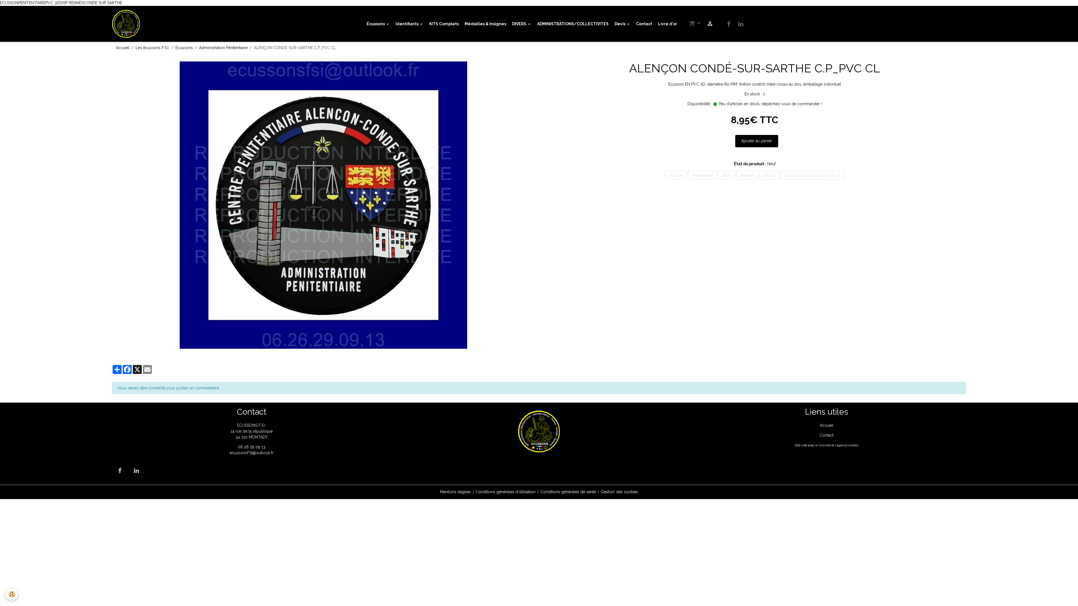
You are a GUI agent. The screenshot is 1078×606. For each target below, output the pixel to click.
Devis (620, 24)
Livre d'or (667, 24)
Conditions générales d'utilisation (506, 492)
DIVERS (519, 24)
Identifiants (407, 24)
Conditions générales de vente (568, 492)
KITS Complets (444, 24)
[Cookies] (12, 594)
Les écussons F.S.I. (152, 47)
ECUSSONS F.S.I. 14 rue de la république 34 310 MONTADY (251, 431)
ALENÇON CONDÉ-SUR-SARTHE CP (812, 175)
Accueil (122, 47)
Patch (726, 175)
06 (241, 447)
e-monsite (823, 445)
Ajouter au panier (756, 141)
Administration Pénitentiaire (223, 47)
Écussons (376, 24)
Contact (644, 24)
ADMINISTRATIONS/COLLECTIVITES (573, 24)
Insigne (769, 175)
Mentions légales (455, 492)
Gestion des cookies (619, 492)
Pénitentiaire (702, 175)
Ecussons (184, 47)
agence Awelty (847, 445)
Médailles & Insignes (485, 24)
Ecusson (676, 175)
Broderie (747, 175)
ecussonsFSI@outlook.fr (251, 453)
